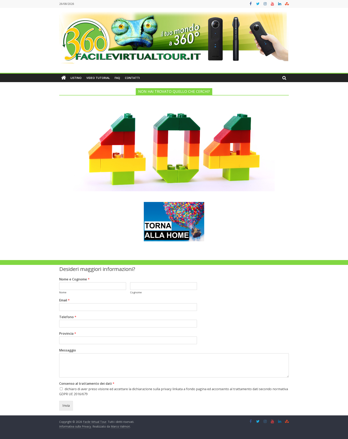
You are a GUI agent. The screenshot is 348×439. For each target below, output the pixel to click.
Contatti (132, 78)
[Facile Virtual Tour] (63, 78)
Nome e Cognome (74, 279)
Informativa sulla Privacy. (75, 426)
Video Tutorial (98, 78)
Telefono (67, 317)
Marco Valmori (120, 426)
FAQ (117, 78)
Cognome (136, 292)
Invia (66, 405)
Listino (76, 78)
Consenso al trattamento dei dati (86, 384)
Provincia (67, 333)
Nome (62, 292)
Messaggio (67, 350)
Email (64, 300)
